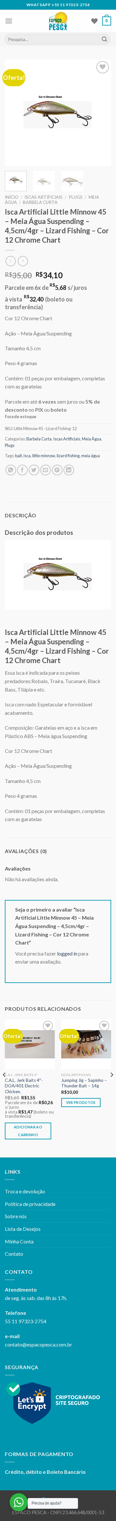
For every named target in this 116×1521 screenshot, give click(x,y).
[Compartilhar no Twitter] (34, 470)
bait (18, 455)
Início (11, 197)
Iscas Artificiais (43, 197)
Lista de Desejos (23, 1229)
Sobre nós (16, 1216)
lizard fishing (68, 455)
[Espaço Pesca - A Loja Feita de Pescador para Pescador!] (58, 21)
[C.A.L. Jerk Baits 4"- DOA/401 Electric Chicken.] (30, 1044)
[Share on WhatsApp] (10, 470)
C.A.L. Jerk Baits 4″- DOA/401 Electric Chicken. (24, 1086)
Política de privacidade (30, 1204)
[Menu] (9, 21)
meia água (90, 455)
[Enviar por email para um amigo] (45, 470)
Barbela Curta (40, 202)
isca (27, 455)
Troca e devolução (25, 1191)
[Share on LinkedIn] (68, 470)
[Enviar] (104, 39)
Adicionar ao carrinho (28, 1131)
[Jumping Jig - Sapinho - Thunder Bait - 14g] (86, 1044)
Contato (14, 1254)
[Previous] (15, 112)
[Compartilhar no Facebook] (22, 470)
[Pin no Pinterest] (57, 470)
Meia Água (91, 438)
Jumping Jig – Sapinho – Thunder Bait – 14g (84, 1083)
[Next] (101, 112)
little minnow (43, 455)
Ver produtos (81, 1102)
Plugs (75, 197)
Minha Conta (19, 1241)
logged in (67, 953)
